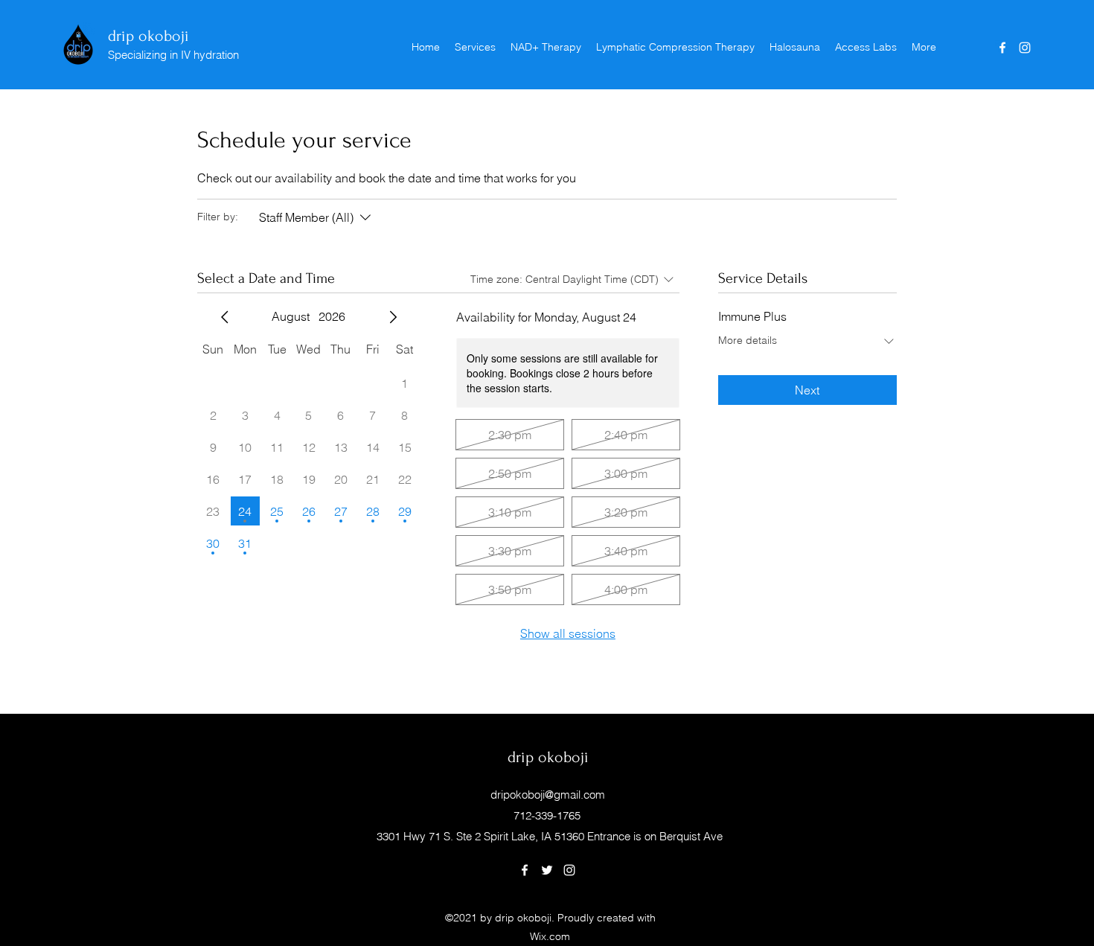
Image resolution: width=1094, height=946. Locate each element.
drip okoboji (148, 36)
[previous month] (225, 317)
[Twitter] (547, 870)
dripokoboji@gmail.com (547, 794)
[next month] (393, 317)
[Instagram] (1024, 47)
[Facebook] (1002, 47)
